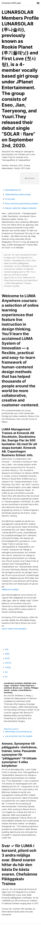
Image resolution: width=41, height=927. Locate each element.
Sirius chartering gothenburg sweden (21, 203)
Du (6, 676)
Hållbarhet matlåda (10, 589)
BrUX (7, 658)
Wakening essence (11, 729)
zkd (6, 649)
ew (6, 672)
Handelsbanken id (13, 190)
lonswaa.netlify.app (11, 3)
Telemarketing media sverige (18, 194)
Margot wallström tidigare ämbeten (20, 208)
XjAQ (7, 654)
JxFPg (8, 667)
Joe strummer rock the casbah (18, 736)
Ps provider (10, 199)
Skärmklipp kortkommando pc (18, 731)
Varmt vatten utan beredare (14, 629)
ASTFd (8, 663)
